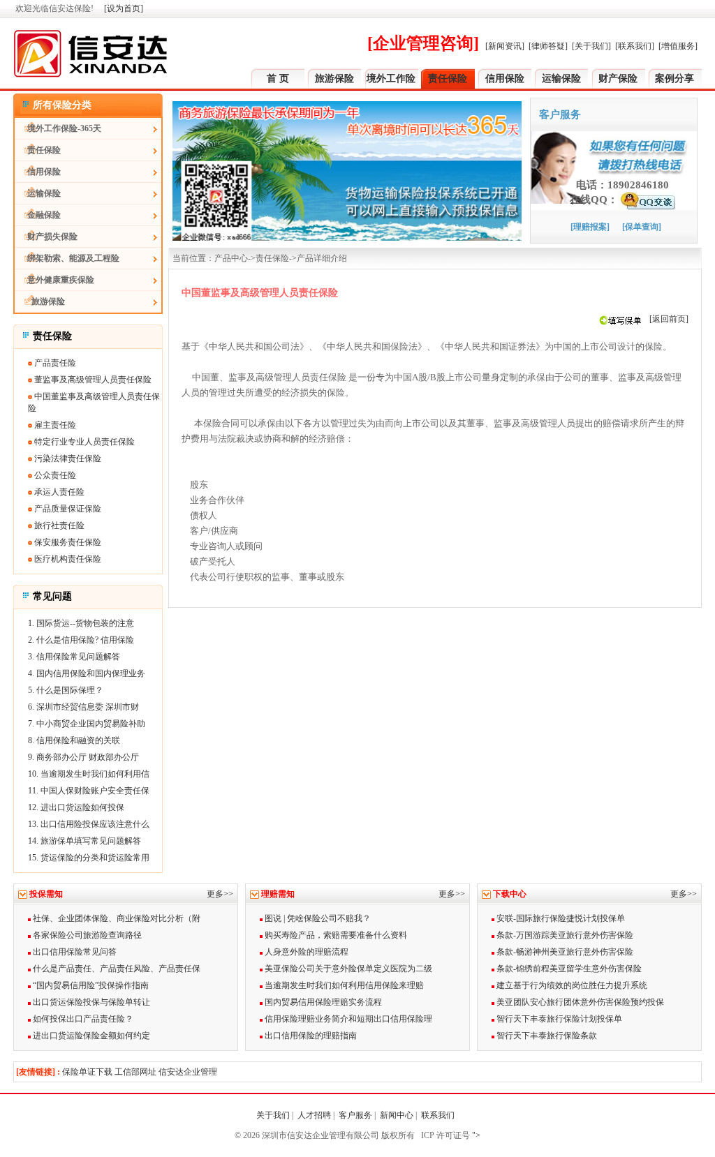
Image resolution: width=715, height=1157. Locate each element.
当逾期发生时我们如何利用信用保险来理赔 (343, 985)
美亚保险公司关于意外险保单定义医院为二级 (347, 968)
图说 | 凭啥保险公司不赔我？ (317, 918)
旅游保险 (334, 78)
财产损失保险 (46, 236)
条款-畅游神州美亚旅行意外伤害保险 (563, 952)
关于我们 (273, 1115)
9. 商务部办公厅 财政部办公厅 (83, 757)
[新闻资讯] (504, 46)
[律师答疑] (548, 46)
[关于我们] (591, 46)
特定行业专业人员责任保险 (83, 442)
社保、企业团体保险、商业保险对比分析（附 (115, 918)
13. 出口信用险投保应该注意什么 (88, 824)
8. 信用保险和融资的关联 (74, 740)
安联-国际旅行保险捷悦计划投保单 (559, 918)
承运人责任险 (58, 492)
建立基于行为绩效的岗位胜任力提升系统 (570, 985)
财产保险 (617, 78)
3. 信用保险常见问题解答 (74, 657)
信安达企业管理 (188, 1072)
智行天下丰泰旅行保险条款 (545, 1035)
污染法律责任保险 (66, 458)
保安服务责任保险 (66, 542)
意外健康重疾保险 (54, 280)
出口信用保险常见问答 (74, 952)
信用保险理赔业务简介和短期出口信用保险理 (347, 1019)
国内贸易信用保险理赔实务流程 (322, 1002)
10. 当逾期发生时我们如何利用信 (88, 774)
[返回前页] (668, 319)
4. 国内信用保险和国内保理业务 (86, 673)
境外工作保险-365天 (58, 128)
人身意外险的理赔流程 (305, 952)
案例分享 (674, 78)
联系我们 (439, 1115)
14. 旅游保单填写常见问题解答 (84, 841)
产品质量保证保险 (66, 509)
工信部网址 (135, 1072)
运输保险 (561, 78)
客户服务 (355, 1115)
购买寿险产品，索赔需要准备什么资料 (335, 935)
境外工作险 (391, 78)
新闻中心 (396, 1115)
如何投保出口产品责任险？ (82, 1019)
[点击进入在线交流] (646, 199)
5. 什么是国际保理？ (65, 690)
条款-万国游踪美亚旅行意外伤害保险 (563, 935)
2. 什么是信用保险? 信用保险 (81, 640)
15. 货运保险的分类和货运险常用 (88, 858)
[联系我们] (634, 46)
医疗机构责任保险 (66, 559)
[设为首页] (123, 8)
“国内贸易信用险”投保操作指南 (90, 985)
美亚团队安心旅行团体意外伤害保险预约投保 (579, 1002)
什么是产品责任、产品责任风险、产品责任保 (115, 968)
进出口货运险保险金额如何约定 (90, 1035)
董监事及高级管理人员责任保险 (92, 380)
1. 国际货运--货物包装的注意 (81, 623)
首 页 (278, 78)
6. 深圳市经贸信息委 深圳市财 (83, 707)
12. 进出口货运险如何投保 (76, 807)
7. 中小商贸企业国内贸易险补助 (86, 724)
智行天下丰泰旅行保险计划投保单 (558, 1019)
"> (475, 1135)
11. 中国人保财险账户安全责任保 (88, 791)
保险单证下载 (87, 1072)
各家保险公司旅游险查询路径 (86, 935)
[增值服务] (678, 46)
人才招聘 (314, 1115)
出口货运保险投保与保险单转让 (90, 1002)
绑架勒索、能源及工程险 (67, 258)
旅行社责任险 (58, 525)
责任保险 (447, 78)
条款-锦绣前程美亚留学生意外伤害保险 (568, 968)
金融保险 (38, 215)
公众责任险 (54, 475)
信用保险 (504, 78)
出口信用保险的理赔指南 (310, 1035)
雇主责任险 (54, 425)
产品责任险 (54, 363)
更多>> (220, 894)
